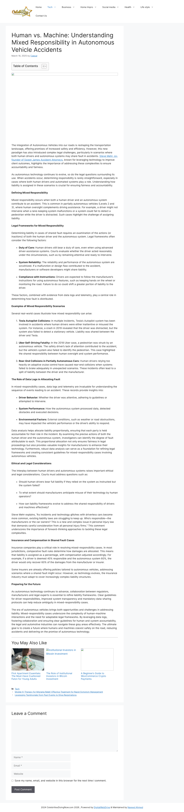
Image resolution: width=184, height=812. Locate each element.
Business (66, 7)
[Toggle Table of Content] (42, 66)
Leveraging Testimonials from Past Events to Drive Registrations (46, 695)
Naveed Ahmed (135, 807)
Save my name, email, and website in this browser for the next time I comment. (60, 780)
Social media (108, 7)
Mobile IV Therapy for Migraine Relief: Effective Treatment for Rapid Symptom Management (59, 692)
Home (39, 7)
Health (128, 7)
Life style (145, 7)
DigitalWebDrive (102, 807)
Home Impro (86, 7)
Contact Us (41, 15)
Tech (49, 7)
